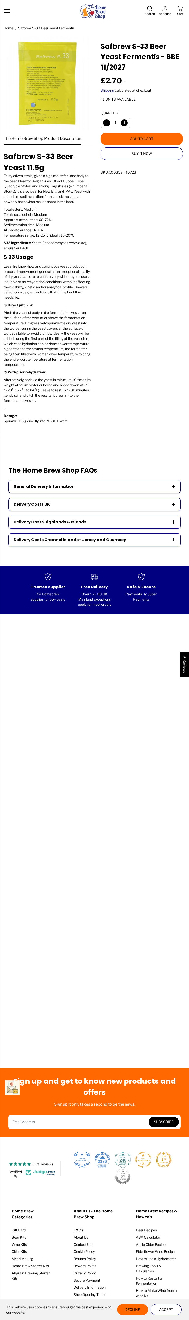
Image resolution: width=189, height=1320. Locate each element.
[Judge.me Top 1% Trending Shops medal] (164, 1160)
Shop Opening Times (90, 1294)
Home (8, 28)
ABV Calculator (148, 1237)
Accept (166, 1309)
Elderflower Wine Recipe (155, 1251)
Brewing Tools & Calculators (148, 1268)
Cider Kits (19, 1251)
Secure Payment (87, 1280)
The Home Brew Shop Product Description (42, 138)
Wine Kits (19, 1244)
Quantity (109, 113)
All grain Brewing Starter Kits (31, 1275)
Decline (132, 1309)
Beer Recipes (146, 1230)
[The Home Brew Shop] (93, 11)
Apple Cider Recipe (151, 1244)
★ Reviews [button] (185, 664)
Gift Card (19, 1230)
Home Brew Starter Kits (30, 1266)
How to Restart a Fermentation (149, 1280)
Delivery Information (90, 1287)
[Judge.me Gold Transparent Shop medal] (143, 1160)
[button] (7, 11)
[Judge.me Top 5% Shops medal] (123, 1176)
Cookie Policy (84, 1251)
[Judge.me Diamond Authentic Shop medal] (82, 1160)
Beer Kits (19, 1237)
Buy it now (141, 153)
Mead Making (22, 1259)
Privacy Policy (85, 1273)
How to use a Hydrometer (156, 1259)
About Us (81, 1237)
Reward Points (85, 1266)
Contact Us (82, 1244)
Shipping (107, 90)
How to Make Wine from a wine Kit (156, 1293)
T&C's (78, 1230)
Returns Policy (85, 1259)
